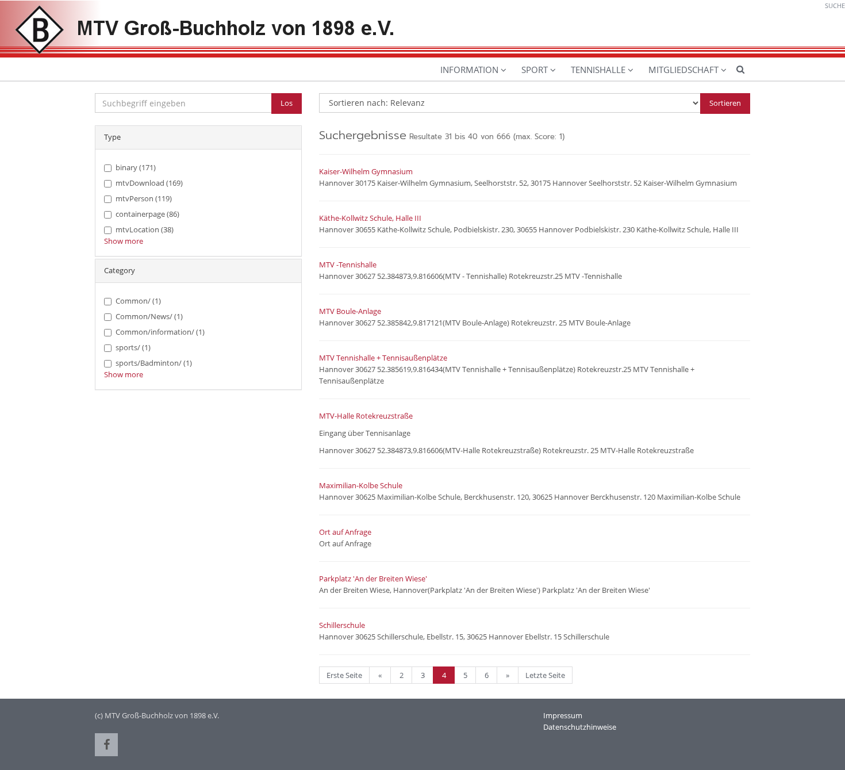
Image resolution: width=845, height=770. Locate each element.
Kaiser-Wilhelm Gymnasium (366, 171)
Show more (123, 241)
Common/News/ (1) (149, 316)
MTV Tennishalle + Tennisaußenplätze (383, 358)
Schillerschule (342, 625)
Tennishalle (598, 69)
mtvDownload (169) (149, 183)
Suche (835, 5)
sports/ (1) (133, 347)
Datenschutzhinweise (579, 727)
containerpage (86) (147, 214)
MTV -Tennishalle (348, 264)
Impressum (562, 715)
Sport (534, 69)
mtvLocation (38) (145, 229)
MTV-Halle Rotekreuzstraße (366, 416)
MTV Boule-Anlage (350, 311)
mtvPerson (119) (144, 198)
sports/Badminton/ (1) (154, 363)
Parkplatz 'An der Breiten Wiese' (373, 578)
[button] (106, 744)
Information (469, 69)
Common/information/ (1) (160, 332)
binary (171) (136, 167)
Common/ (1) (138, 301)
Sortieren (725, 103)
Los (287, 103)
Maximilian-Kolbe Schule (360, 485)
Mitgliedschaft (683, 69)
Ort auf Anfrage (345, 532)
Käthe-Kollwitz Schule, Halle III (370, 218)
